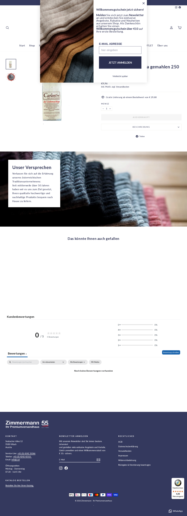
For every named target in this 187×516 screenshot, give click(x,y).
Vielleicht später (120, 76)
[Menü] (182, 479)
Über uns (162, 45)
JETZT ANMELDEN (120, 62)
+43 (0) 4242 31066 (26, 453)
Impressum (123, 455)
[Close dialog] (143, 3)
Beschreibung (141, 127)
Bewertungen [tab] (17, 353)
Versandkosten (122, 87)
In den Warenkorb (26, 286)
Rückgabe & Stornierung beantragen (134, 465)
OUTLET (148, 45)
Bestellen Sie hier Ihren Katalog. (19, 485)
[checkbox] (95, 362)
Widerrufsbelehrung (127, 460)
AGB (120, 442)
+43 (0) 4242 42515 (22, 456)
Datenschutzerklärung (128, 446)
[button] (138, 325)
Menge (105, 104)
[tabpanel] (93, 380)
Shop (32, 45)
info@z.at (15, 459)
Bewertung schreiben (171, 352)
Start (22, 45)
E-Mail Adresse (110, 43)
